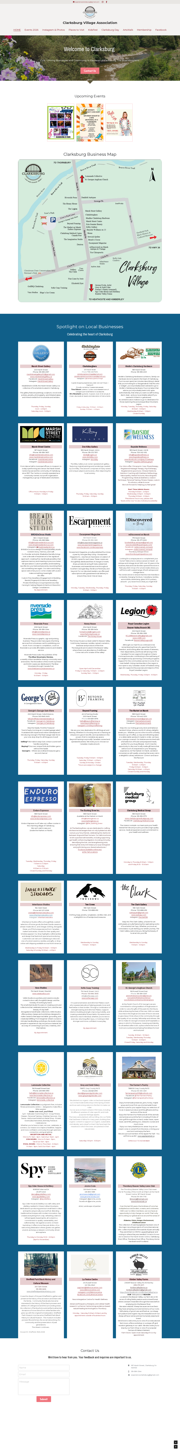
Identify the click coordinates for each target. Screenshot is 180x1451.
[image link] (90, 12)
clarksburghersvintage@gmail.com (89, 374)
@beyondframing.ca (92, 721)
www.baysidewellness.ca (139, 457)
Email (22, 1374)
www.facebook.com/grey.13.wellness (139, 459)
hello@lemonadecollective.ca (41, 1093)
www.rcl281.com (139, 638)
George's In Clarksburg (45, 721)
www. (34, 993)
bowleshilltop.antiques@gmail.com (139, 542)
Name (22, 1367)
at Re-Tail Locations (90, 852)
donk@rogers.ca (90, 455)
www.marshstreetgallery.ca (41, 377)
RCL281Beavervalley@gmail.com (139, 636)
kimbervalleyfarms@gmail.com (138, 1290)
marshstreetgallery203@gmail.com (41, 374)
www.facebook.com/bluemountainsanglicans (139, 1000)
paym (80, 1287)
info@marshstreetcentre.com (41, 455)
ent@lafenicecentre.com (92, 1287)
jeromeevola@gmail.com (90, 1194)
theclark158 (143, 917)
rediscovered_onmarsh (143, 547)
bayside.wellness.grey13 (143, 462)
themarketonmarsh (143, 721)
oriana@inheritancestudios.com (41, 913)
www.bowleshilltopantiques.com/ (139, 545)
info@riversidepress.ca (41, 632)
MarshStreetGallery (45, 379)
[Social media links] (102, 2)
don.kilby (94, 459)
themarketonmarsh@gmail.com (139, 719)
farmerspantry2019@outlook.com (139, 1093)
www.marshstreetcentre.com (41, 457)
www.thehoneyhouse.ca (90, 634)
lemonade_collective (45, 1100)
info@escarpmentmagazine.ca (90, 543)
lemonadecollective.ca (45, 1098)
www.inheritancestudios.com (41, 915)
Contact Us (90, 70)
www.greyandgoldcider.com (89, 1096)
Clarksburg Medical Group (143, 821)
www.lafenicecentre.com (90, 1290)
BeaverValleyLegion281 (143, 640)
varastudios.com (43, 993)
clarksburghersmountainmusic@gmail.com (90, 376)
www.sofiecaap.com (90, 998)
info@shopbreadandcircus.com (41, 542)
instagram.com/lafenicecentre (90, 1292)
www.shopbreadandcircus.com (41, 545)
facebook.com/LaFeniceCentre (90, 1295)
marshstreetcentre (45, 459)
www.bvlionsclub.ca (139, 1201)
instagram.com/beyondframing (90, 725)
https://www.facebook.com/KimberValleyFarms (139, 1292)
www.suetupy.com (138, 915)
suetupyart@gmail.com (138, 912)
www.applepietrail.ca (146, 1136)
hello (82, 721)
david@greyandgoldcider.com (90, 1093)
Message (24, 1381)
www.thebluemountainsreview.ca (41, 668)
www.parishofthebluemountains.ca (138, 998)
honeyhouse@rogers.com (89, 632)
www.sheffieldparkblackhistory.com (41, 1291)
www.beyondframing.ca (89, 723)
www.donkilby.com (90, 457)
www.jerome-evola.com (90, 1197)
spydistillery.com (43, 1197)
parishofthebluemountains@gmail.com (139, 996)
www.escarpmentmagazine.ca (90, 545)
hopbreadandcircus (46, 547)
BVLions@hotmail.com (139, 1199)
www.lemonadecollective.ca (41, 1095)
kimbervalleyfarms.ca (138, 1287)
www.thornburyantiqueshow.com (139, 554)
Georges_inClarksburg (45, 723)
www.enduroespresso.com (41, 819)
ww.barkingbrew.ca (90, 821)
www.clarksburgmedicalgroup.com (139, 818)
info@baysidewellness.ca (139, 455)
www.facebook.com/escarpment (90, 547)
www (34, 1197)
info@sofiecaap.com (90, 996)
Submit (44, 1399)
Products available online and (90, 849)
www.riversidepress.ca (41, 634)
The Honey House (95, 636)
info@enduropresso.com (41, 816)
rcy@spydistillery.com (42, 1194)
